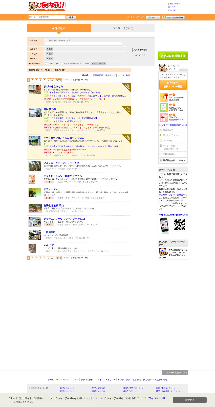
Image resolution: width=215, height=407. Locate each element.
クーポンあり (54, 63)
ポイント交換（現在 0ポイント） (172, 147)
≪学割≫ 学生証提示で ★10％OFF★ (69, 150)
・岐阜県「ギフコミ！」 (131, 391)
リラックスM (50, 189)
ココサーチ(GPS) (122, 28)
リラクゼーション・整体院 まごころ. (63, 176)
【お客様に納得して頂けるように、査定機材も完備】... (74, 118)
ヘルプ (172, 7)
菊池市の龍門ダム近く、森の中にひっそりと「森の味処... (75, 92)
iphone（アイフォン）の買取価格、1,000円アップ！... (77, 125)
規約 (128, 379)
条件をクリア (140, 55)
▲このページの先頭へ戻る (175, 372)
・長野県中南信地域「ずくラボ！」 (167, 391)
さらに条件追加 (99, 63)
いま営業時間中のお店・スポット (77, 63)
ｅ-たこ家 (49, 245)
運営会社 (137, 379)
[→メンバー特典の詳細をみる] (173, 125)
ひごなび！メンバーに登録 (171, 195)
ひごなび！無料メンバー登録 (173, 85)
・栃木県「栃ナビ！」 (66, 388)
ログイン (153, 17)
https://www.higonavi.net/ (173, 214)
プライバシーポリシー (105, 379)
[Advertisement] (116, 7)
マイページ (168, 140)
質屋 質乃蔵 (50, 109)
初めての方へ (175, 4)
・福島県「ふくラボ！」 (67, 391)
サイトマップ (62, 379)
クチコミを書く (173, 55)
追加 (50, 49)
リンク (121, 379)
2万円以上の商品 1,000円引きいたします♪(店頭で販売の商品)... (82, 127)
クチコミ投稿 (87, 379)
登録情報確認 (169, 154)
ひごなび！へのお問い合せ (155, 379)
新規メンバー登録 (173, 17)
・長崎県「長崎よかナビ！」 (165, 388)
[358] (58, 80)
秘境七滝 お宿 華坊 (54, 205)
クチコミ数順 (124, 75)
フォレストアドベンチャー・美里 (61, 162)
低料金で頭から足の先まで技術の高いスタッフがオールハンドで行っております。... (88, 146)
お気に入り (168, 130)
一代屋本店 (49, 232)
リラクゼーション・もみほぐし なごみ (64, 137)
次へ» (50, 80)
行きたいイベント (171, 135)
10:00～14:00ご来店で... (64, 152)
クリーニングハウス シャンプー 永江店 (64, 218)
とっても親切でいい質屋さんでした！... (67, 121)
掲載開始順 (110, 75)
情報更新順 (98, 75)
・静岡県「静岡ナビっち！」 (133, 388)
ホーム (172, 10)
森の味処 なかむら (53, 86)
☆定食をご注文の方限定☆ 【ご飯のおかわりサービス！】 (79, 99)
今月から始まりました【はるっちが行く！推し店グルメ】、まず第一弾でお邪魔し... (88, 96)
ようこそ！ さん (136, 17)
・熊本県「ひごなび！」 (99, 388)
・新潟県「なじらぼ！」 (99, 391)
